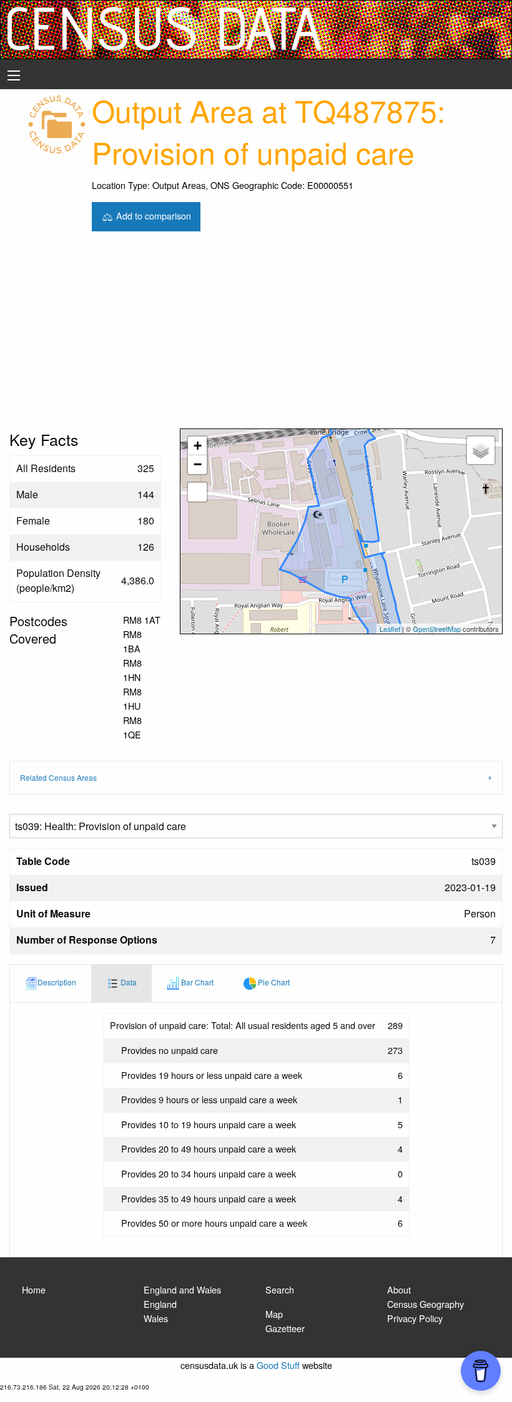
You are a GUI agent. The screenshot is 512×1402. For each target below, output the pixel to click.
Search (279, 1289)
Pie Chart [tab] (273, 982)
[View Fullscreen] (197, 492)
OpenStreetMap (437, 629)
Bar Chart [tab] (196, 982)
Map (274, 1313)
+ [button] (198, 445)
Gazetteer (285, 1328)
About (399, 1289)
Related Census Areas (58, 777)
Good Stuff (278, 1364)
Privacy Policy (415, 1318)
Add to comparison (152, 214)
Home (34, 1289)
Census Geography (425, 1303)
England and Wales (182, 1289)
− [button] (198, 464)
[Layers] (481, 450)
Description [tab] (56, 982)
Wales (156, 1318)
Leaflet (390, 629)
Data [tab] (128, 982)
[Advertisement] (256, 335)
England (160, 1303)
